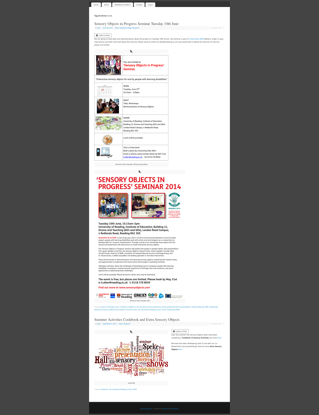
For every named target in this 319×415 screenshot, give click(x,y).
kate (98, 28)
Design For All (133, 307)
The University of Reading (147, 310)
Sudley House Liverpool (116, 310)
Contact (139, 5)
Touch (163, 310)
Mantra (165, 409)
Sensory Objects (146, 409)
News (117, 28)
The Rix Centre (131, 310)
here (219, 338)
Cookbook (124, 307)
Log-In (150, 5)
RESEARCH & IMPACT (123, 5)
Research (135, 28)
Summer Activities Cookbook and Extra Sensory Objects (137, 319)
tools (159, 310)
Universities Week (196, 39)
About (106, 5)
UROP (135, 389)
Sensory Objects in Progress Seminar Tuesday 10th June (136, 23)
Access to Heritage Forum (109, 307)
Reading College (126, 28)
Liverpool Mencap (197, 307)
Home (96, 5)
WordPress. (174, 409)
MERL (207, 307)
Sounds (104, 310)
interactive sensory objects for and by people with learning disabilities (164, 307)
